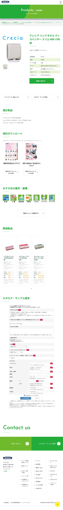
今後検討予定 (14, 313)
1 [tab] (31, 288)
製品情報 (15, 22)
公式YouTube (53, 479)
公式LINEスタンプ (53, 475)
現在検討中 (44, 312)
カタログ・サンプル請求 (40, 97)
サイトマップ (26, 502)
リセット (37, 398)
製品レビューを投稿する (31, 213)
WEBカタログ (39, 478)
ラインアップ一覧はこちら (11, 97)
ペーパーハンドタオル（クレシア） (43, 22)
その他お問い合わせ (23, 313)
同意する (13, 357)
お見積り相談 (37, 312)
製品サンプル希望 (20, 312)
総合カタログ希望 (29, 312)
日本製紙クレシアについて (25, 480)
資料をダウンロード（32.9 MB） (11, 172)
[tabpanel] (9, 260)
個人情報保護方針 (16, 502)
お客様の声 (38, 488)
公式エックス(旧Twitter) (53, 466)
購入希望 (13, 312)
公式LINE (52, 471)
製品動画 (38, 481)
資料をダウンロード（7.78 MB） (30, 172)
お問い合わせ (40, 81)
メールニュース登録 (53, 483)
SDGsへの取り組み (25, 471)
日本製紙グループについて (25, 485)
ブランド (38, 461)
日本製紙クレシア (6, 22)
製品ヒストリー (25, 466)
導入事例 (38, 474)
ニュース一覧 (25, 476)
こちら (23, 307)
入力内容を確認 (25, 398)
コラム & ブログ (53, 461)
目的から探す (39, 471)
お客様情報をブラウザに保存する (32, 395)
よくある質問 (39, 485)
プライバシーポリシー (15, 355)
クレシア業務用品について (25, 461)
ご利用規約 (6, 502)
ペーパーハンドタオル (26, 22)
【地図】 (5, 471)
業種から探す (39, 467)
